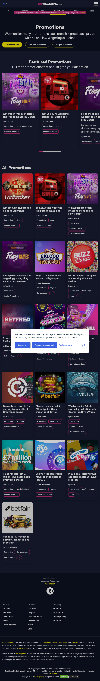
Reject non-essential (44, 345)
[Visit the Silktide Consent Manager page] (83, 345)
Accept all (22, 345)
